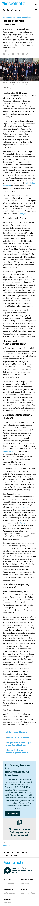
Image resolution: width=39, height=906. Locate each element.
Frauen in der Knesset (18, 737)
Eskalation (24, 523)
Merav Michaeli (9, 451)
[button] (36, 4)
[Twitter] (11, 10)
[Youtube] (15, 10)
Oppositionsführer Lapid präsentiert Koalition (18, 743)
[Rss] (19, 10)
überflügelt (22, 214)
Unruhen (25, 507)
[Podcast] (4, 10)
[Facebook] (8, 10)
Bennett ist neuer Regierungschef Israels (16, 751)
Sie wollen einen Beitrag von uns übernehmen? (19, 832)
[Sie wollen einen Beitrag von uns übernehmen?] (19, 822)
